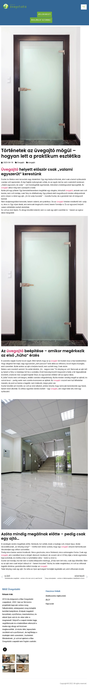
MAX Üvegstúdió (11, 589)
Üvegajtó (20, 162)
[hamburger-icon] (84, 7)
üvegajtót (69, 190)
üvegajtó (31, 162)
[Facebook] (5, 649)
